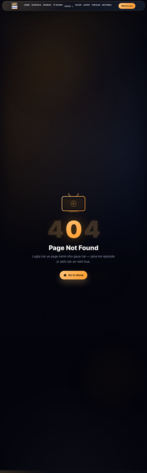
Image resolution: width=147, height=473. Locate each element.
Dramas (47, 5)
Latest (86, 5)
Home (27, 5)
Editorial (107, 5)
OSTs (68, 6)
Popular (96, 5)
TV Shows (58, 5)
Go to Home (76, 275)
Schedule (36, 5)
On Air (78, 5)
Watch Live (127, 5)
